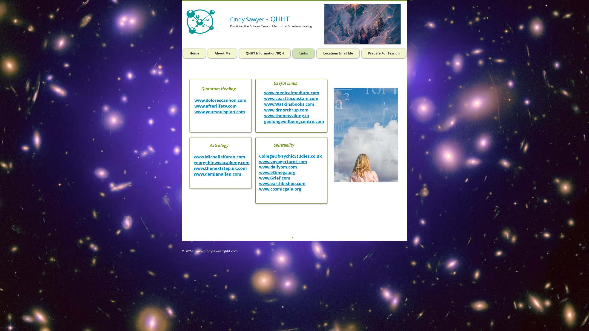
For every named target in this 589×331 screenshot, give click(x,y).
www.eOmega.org (277, 172)
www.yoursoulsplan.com (219, 112)
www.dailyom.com (278, 167)
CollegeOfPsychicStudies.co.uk (290, 156)
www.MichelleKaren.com (219, 157)
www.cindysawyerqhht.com (217, 251)
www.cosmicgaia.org (280, 189)
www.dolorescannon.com (220, 100)
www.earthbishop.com (282, 183)
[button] (292, 237)
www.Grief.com (274, 178)
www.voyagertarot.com (283, 162)
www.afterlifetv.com (215, 106)
